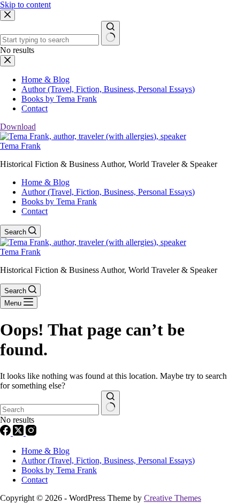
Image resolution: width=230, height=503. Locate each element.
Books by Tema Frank (59, 201)
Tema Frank (20, 145)
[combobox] (49, 409)
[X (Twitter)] (19, 432)
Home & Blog (45, 182)
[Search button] (110, 403)
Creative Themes (172, 497)
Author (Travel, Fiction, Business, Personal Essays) (108, 191)
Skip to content (25, 4)
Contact (34, 211)
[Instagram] (31, 432)
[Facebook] (6, 432)
